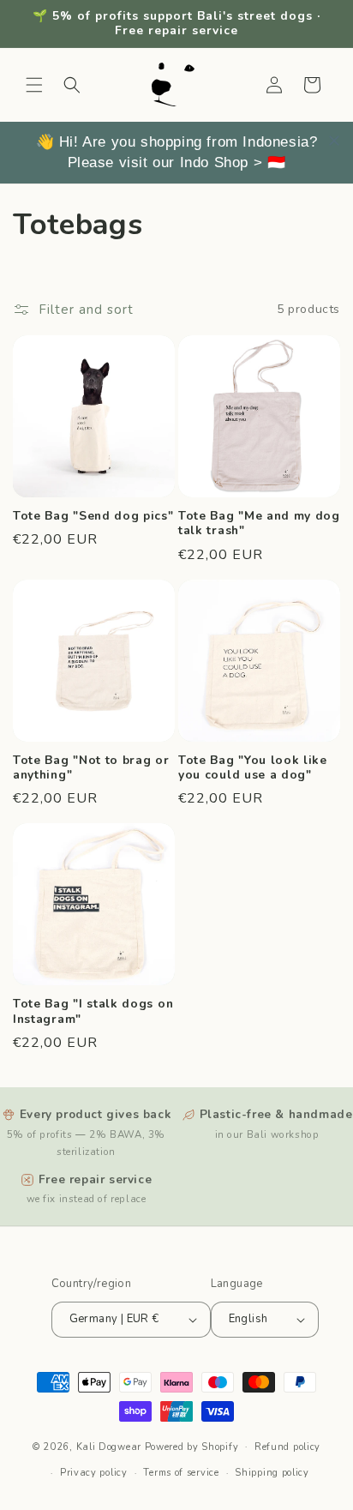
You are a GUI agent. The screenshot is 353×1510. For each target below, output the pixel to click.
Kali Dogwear (108, 1446)
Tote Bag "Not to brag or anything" (91, 768)
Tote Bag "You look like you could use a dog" (252, 768)
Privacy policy (94, 1472)
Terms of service (180, 1472)
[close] (334, 140)
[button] (34, 85)
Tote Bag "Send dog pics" (93, 515)
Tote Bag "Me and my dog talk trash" (259, 523)
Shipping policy (272, 1472)
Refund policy (287, 1447)
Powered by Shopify (192, 1446)
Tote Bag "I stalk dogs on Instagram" (93, 1011)
